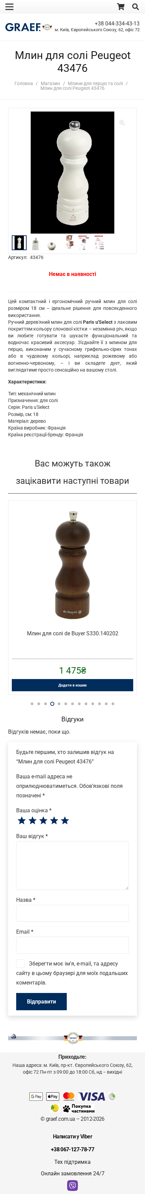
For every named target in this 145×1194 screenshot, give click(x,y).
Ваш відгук (32, 836)
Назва (25, 900)
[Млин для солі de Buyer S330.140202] (72, 515)
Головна (23, 83)
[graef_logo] (22, 27)
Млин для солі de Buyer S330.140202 (72, 633)
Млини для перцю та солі (95, 83)
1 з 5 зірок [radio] (21, 820)
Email (24, 932)
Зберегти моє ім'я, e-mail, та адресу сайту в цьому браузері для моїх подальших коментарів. (72, 973)
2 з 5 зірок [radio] (32, 820)
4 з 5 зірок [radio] (54, 820)
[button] (135, 7)
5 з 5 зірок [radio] (64, 820)
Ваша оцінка (34, 810)
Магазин (50, 83)
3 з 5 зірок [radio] (43, 820)
